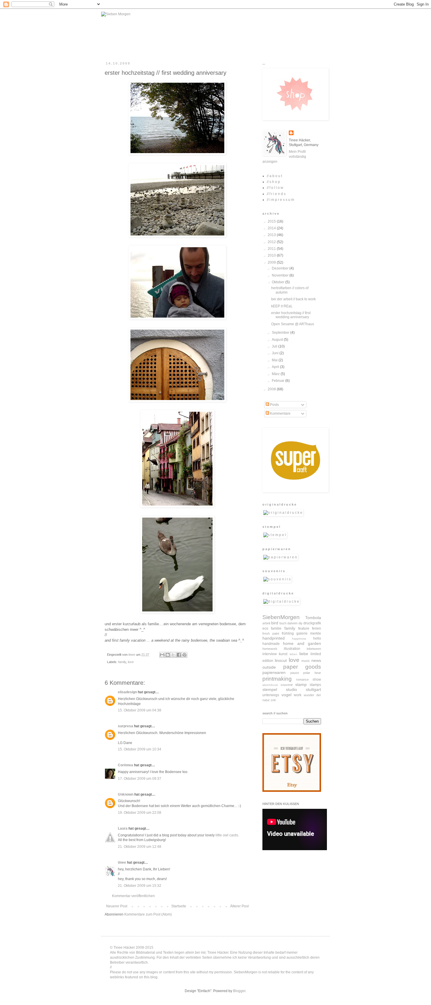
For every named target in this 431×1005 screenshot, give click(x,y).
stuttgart (313, 689)
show (317, 679)
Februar (278, 381)
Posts (274, 405)
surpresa (125, 726)
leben (293, 654)
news (316, 660)
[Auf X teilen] (173, 655)
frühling (288, 633)
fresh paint (270, 633)
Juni (275, 353)
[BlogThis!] (168, 655)
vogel (286, 694)
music (305, 660)
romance (302, 679)
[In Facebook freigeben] (179, 655)
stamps (315, 685)
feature (303, 628)
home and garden (302, 643)
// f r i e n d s (276, 194)
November (280, 275)
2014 (272, 228)
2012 (272, 242)
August (278, 340)
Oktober (278, 282)
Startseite (178, 906)
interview (269, 654)
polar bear (312, 672)
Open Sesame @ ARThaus (292, 324)
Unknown (125, 794)
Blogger (239, 991)
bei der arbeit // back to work (293, 299)
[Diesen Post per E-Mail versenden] (162, 655)
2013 (272, 235)
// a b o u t (274, 176)
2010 (272, 255)
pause (294, 672)
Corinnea (125, 765)
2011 (272, 249)
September (281, 333)
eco (265, 628)
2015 (272, 221)
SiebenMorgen (281, 617)
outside (269, 667)
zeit (273, 700)
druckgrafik (312, 623)
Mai (275, 360)
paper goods (302, 667)
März (276, 374)
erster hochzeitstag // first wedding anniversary (290, 315)
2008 (272, 389)
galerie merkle (308, 633)
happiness (299, 638)
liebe (303, 653)
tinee (122, 862)
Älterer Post (239, 906)
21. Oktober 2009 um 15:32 (139, 886)
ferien (316, 628)
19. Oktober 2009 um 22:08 (139, 813)
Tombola (313, 617)
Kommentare (280, 413)
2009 (272, 262)
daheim (292, 623)
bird (274, 623)
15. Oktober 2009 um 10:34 (139, 749)
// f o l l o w (275, 188)
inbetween (314, 648)
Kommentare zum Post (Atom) (148, 914)
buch (282, 623)
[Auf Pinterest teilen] (184, 655)
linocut (281, 660)
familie (276, 628)
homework (269, 648)
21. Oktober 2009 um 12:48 (139, 847)
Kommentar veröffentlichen (133, 896)
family (122, 662)
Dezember (280, 268)
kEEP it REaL (282, 306)
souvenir (287, 685)
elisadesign (127, 692)
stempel (269, 689)
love (131, 662)
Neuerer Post (116, 906)
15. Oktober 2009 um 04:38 (139, 710)
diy (300, 623)
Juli (275, 346)
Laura (123, 828)
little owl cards (227, 835)
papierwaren (274, 672)
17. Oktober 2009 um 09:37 (139, 779)
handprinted (273, 638)
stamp (301, 684)
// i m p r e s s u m (280, 200)
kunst (283, 654)
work (297, 695)
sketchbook (270, 685)
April (276, 367)
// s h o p (273, 182)
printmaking (277, 679)
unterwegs (270, 695)
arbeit (266, 623)
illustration (292, 649)
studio (291, 689)
